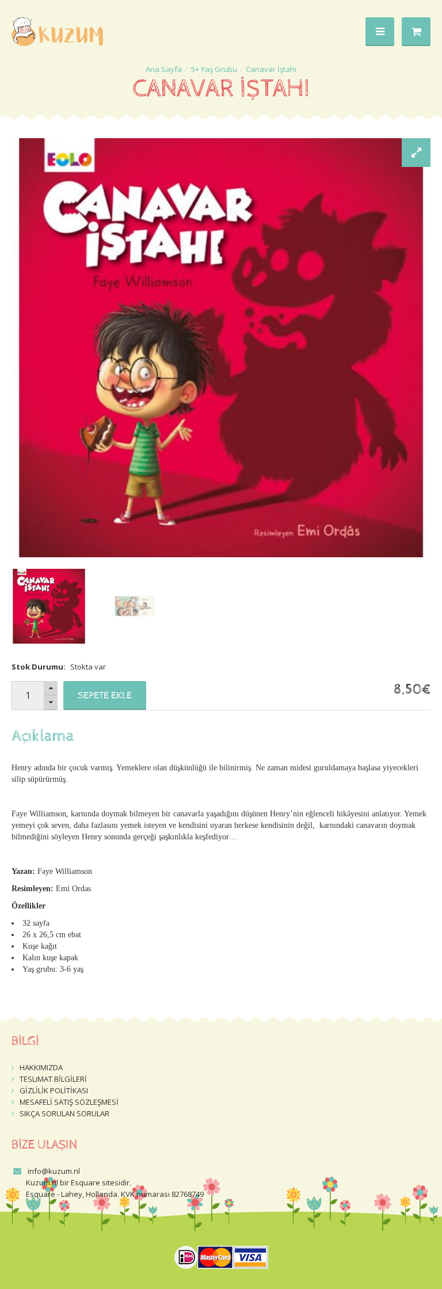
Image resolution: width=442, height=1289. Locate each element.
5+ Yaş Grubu (214, 69)
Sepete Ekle (105, 695)
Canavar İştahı (271, 69)
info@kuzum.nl (54, 1171)
